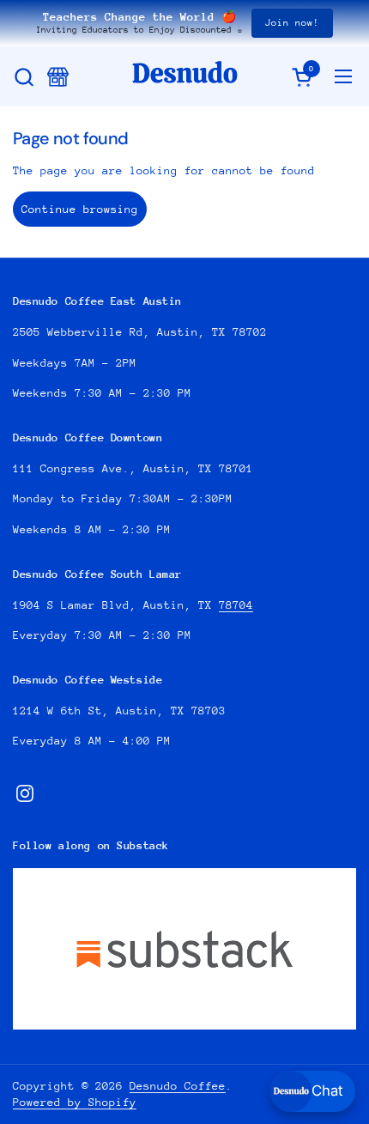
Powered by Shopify (74, 1102)
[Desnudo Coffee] (185, 76)
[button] (23, 77)
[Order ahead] (58, 77)
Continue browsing (79, 209)
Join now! (292, 22)
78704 (236, 604)
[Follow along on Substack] (184, 949)
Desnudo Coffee (178, 1085)
